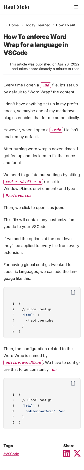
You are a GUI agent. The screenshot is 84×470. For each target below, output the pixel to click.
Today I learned (37, 25)
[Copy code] (73, 292)
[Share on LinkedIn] (66, 453)
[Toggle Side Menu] (76, 7)
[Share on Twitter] (77, 453)
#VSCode (11, 454)
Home (14, 25)
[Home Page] (21, 7)
